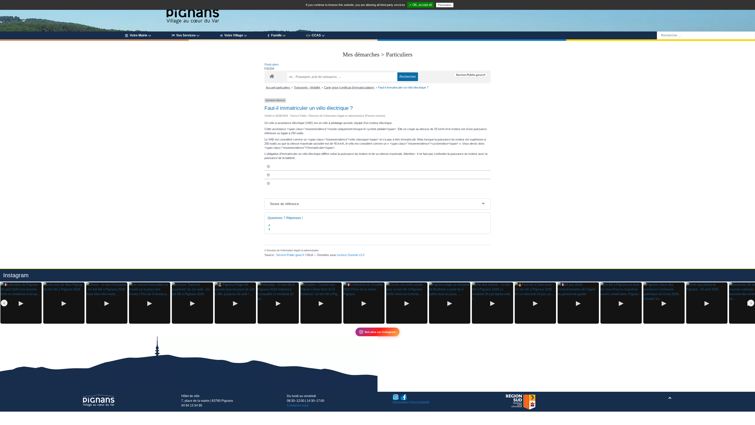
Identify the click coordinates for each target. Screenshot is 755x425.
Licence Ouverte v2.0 (350, 255)
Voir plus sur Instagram (380, 332)
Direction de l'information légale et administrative (293, 250)
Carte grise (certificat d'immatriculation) (349, 87)
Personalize (444, 5)
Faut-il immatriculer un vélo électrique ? (403, 87)
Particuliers (271, 64)
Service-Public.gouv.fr (470, 74)
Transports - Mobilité (307, 87)
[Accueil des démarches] (271, 75)
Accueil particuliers (278, 87)
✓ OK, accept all (420, 4)
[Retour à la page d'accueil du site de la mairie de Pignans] (192, 12)
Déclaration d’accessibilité (411, 402)
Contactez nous (298, 405)
